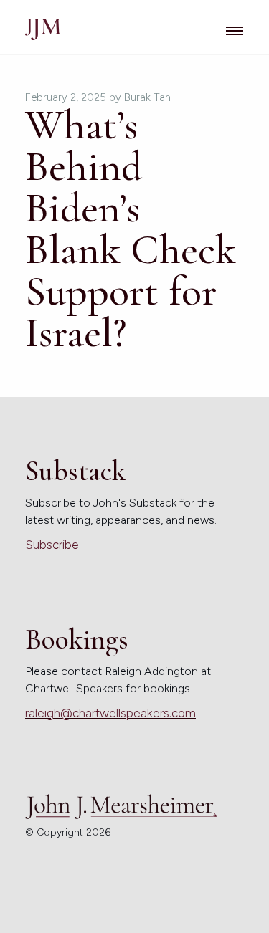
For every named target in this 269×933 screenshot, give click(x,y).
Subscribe (52, 544)
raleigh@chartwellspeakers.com (110, 713)
